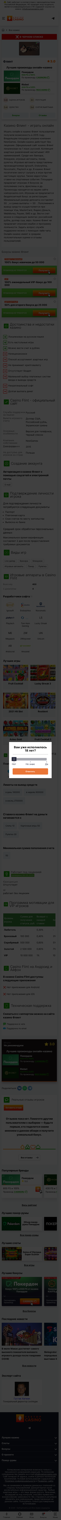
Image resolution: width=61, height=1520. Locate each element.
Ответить (30, 771)
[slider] (14, 759)
